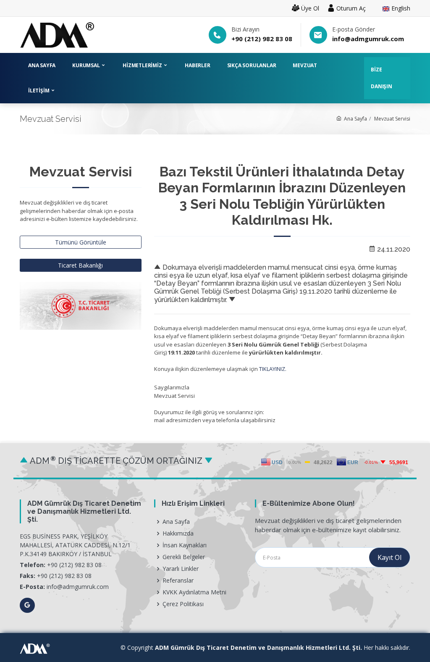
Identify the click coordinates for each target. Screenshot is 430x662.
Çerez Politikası (183, 604)
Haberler (197, 65)
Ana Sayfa (41, 65)
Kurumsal (86, 65)
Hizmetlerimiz (143, 65)
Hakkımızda (178, 533)
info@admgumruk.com (368, 38)
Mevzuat (305, 65)
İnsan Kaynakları (185, 545)
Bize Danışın (381, 78)
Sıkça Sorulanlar (251, 65)
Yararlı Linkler (181, 569)
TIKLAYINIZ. (272, 369)
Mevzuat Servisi (392, 118)
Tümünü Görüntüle (80, 242)
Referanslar (178, 580)
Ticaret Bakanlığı (80, 265)
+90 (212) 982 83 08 (261, 38)
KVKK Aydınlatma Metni (194, 592)
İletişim (39, 90)
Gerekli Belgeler (184, 557)
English (400, 8)
